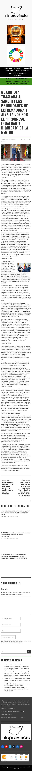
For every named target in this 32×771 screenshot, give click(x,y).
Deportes (25, 81)
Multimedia (24, 84)
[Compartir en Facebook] (19, 139)
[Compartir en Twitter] (22, 139)
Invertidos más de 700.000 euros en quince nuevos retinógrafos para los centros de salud (15, 512)
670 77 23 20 (20, 711)
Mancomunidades (22, 70)
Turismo (8, 81)
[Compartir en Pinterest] (27, 139)
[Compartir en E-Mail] (30, 139)
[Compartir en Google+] (24, 139)
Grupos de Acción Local (17, 73)
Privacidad (27, 767)
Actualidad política (21, 79)
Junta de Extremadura (13, 68)
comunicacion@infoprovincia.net (9, 717)
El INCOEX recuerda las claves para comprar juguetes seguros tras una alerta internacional (16, 534)
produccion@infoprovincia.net (8, 711)
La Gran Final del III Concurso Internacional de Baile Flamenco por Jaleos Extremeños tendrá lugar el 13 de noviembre (17, 680)
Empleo (8, 79)
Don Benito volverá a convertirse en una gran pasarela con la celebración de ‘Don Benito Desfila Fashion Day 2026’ (16, 689)
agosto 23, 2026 (14, 560)
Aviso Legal (21, 767)
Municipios (17, 75)
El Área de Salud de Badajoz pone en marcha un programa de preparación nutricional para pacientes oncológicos (14, 556)
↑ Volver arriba (16, 768)
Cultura (17, 81)
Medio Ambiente (12, 84)
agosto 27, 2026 (14, 516)
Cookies (16, 767)
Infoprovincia (5, 139)
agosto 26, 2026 (14, 538)
